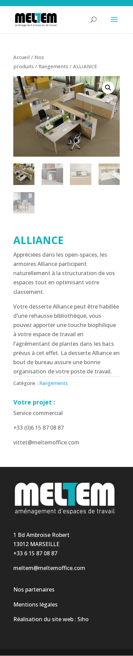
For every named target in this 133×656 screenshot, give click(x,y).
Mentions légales (35, 604)
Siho (83, 619)
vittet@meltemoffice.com (46, 442)
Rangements (53, 66)
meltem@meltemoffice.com (49, 568)
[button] (108, 88)
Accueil (21, 57)
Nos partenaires (34, 589)
